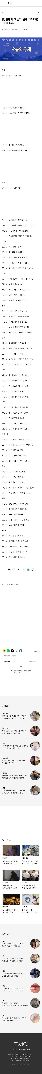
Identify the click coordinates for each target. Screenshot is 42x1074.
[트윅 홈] (7, 3)
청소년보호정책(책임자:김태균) (19, 1056)
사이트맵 (28, 1056)
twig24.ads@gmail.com (24, 1060)
